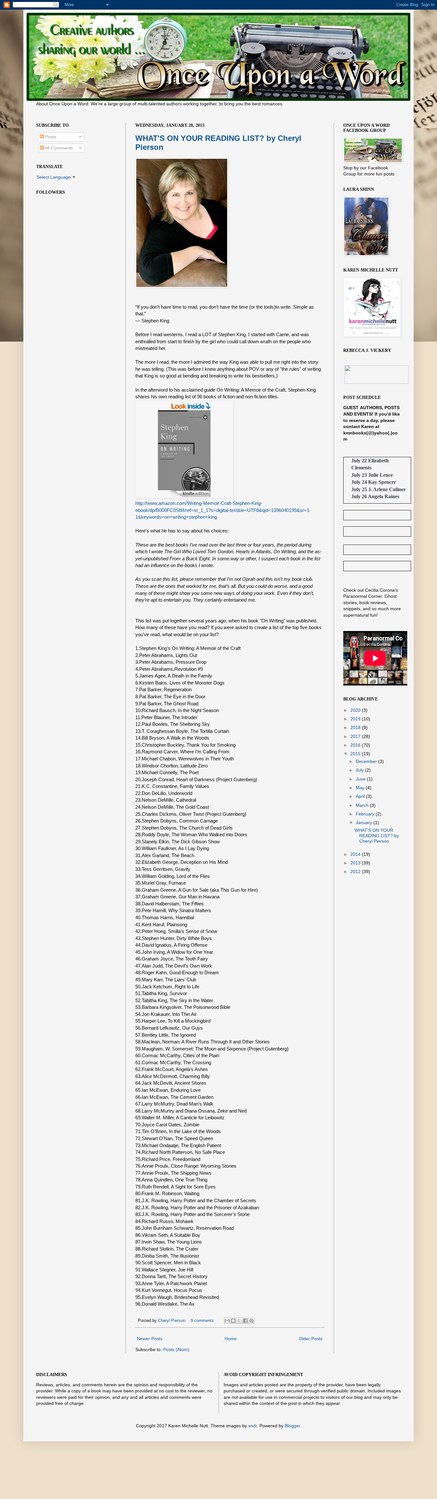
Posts (50, 136)
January (364, 822)
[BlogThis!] (233, 1320)
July (360, 770)
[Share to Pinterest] (251, 1320)
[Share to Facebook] (245, 1320)
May (361, 787)
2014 (356, 854)
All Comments (58, 147)
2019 (356, 718)
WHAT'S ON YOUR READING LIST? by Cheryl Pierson (376, 836)
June (361, 779)
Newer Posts (150, 1338)
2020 (356, 710)
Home (231, 1338)
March (363, 805)
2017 (356, 736)
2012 (356, 871)
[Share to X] (239, 1320)
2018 (356, 727)
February (366, 813)
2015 (356, 753)
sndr (252, 1425)
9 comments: (203, 1320)
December (367, 761)
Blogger (292, 1425)
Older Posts (310, 1338)
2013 (356, 862)
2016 (356, 745)
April (361, 796)
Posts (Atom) (176, 1349)
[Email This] (227, 1320)
